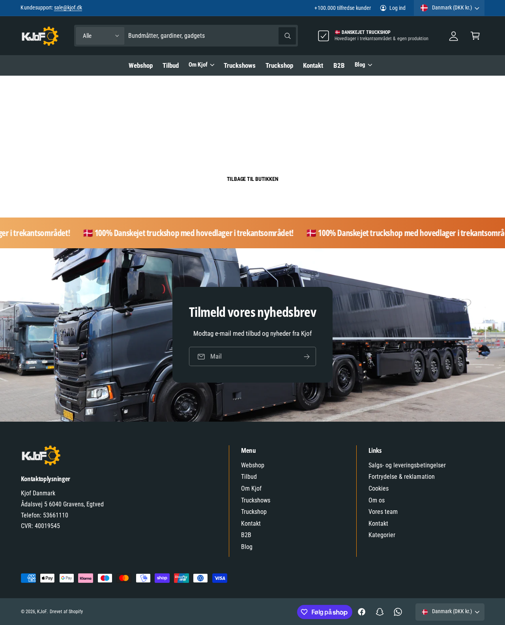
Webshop (252, 465)
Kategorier (381, 535)
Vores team (383, 511)
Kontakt (251, 523)
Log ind (397, 8)
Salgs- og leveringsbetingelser (407, 465)
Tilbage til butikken (253, 179)
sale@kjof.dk (68, 7)
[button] (475, 36)
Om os (376, 500)
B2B (246, 535)
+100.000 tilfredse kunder (342, 8)
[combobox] (212, 36)
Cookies (378, 488)
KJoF (42, 611)
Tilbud (249, 476)
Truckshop (254, 511)
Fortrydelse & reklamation (401, 476)
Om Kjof (198, 64)
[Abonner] (306, 356)
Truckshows (255, 500)
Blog (360, 64)
